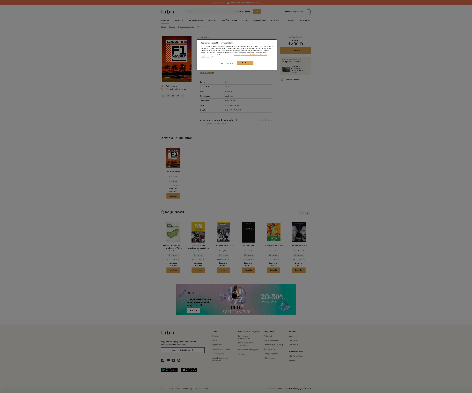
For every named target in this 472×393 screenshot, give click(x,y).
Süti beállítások (227, 63)
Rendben (245, 63)
